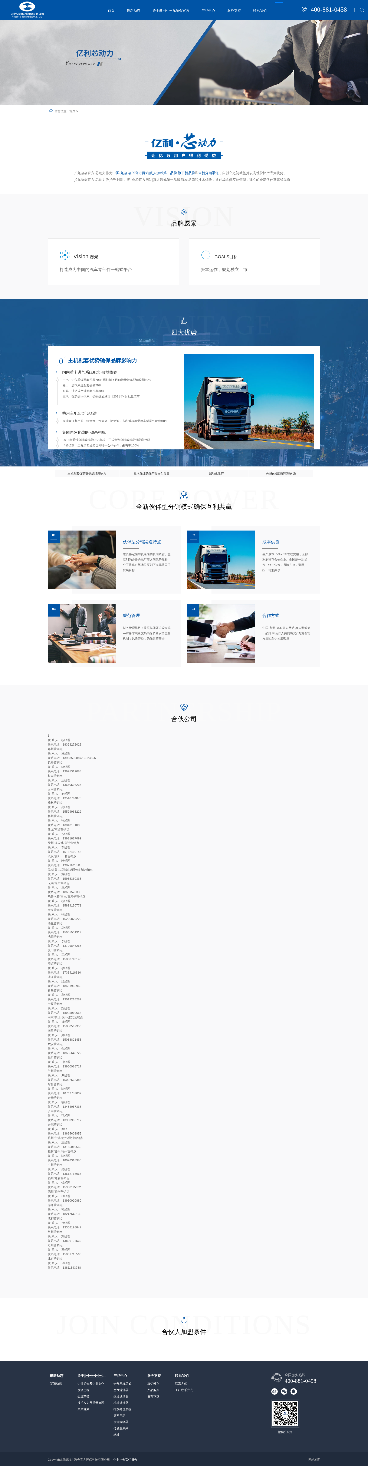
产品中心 (208, 10)
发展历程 (83, 1390)
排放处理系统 (122, 1409)
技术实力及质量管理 (91, 1402)
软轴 (116, 1434)
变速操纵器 (121, 1422)
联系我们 (260, 10)
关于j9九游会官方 (92, 1375)
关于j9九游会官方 (170, 10)
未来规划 (83, 1409)
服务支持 (234, 10)
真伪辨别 (153, 1383)
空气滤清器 (121, 1390)
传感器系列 (121, 1428)
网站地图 (314, 1459)
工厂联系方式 (184, 1390)
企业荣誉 (83, 1396)
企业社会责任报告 (125, 1459)
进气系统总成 (122, 1383)
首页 (111, 10)
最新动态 (133, 10)
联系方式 (181, 1383)
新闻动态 (56, 1383)
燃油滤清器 (121, 1396)
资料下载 (153, 1396)
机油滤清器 (121, 1402)
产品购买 (153, 1390)
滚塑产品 (119, 1415)
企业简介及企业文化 (91, 1383)
